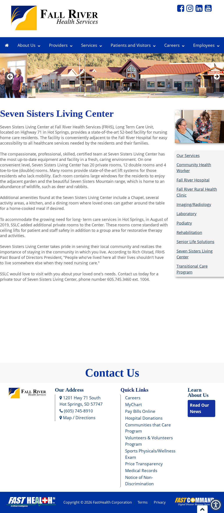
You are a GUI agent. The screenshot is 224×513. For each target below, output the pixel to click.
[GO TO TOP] (202, 509)
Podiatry (184, 223)
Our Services (188, 155)
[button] (180, 9)
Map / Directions (78, 418)
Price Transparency (144, 464)
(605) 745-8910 (78, 411)
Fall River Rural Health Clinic (197, 192)
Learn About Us (198, 392)
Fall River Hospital (193, 180)
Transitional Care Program (192, 269)
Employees (204, 45)
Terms (143, 502)
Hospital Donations (144, 418)
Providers (58, 45)
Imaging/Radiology (194, 204)
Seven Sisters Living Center (195, 254)
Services (89, 45)
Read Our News (199, 408)
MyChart (133, 404)
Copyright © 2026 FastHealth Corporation (97, 502)
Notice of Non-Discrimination (139, 480)
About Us (26, 45)
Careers (172, 45)
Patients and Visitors (131, 45)
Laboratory (186, 213)
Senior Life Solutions (195, 241)
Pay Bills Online (140, 411)
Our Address (69, 390)
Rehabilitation (189, 232)
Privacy (160, 502)
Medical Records (141, 470)
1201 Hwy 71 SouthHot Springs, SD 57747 (81, 401)
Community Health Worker (194, 167)
